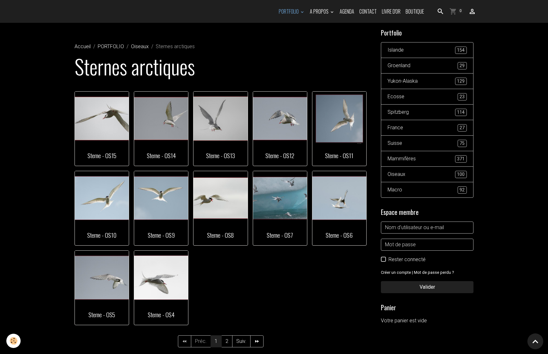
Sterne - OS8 (220, 235)
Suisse (426, 143)
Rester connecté (407, 259)
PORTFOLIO (289, 11)
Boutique (415, 11)
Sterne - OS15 (102, 155)
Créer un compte (396, 272)
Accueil (83, 46)
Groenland (426, 65)
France (426, 128)
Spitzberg (426, 112)
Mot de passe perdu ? (434, 272)
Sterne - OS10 (101, 235)
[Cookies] (13, 341)
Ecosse (426, 96)
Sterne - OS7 (280, 235)
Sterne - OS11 (339, 155)
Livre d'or (391, 11)
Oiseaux (140, 46)
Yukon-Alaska (426, 81)
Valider (427, 287)
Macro (426, 190)
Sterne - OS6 (339, 235)
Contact (368, 11)
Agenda (347, 11)
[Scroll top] (535, 341)
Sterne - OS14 (161, 155)
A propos (319, 11)
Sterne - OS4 (161, 314)
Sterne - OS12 (279, 155)
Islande (426, 50)
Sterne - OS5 (101, 314)
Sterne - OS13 (220, 155)
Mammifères (426, 159)
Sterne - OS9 (161, 235)
